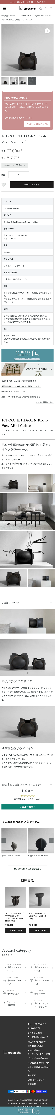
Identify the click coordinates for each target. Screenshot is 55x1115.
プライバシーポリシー (38, 1058)
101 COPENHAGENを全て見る (27, 868)
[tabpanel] (27, 659)
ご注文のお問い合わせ (38, 1037)
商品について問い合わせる (37, 124)
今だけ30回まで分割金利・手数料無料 (27, 2)
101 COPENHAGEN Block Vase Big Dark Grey (37, 916)
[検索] (40, 8)
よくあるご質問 (35, 1032)
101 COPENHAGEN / (8, 20)
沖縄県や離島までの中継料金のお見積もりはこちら (21, 386)
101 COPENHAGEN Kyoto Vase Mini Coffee (36, 15)
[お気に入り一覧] (51, 8)
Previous (3, 840)
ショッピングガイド (37, 1023)
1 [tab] (27, 672)
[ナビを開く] (4, 8)
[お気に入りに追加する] (4, 184)
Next (51, 840)
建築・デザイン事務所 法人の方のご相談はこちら (20, 396)
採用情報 (32, 1084)
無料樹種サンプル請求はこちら (13, 391)
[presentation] (2, 905)
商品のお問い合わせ (37, 1041)
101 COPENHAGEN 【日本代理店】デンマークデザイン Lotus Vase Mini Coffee (15, 917)
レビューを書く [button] (27, 806)
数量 (3, 174)
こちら (28, 117)
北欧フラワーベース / (24, 20)
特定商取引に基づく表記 (39, 1062)
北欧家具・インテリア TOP (11, 15)
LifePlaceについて (36, 1079)
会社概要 (32, 1075)
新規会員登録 (34, 1028)
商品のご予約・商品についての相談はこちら (18, 381)
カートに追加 (16, 930)
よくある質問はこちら (45, 402)
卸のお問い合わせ (36, 1045)
